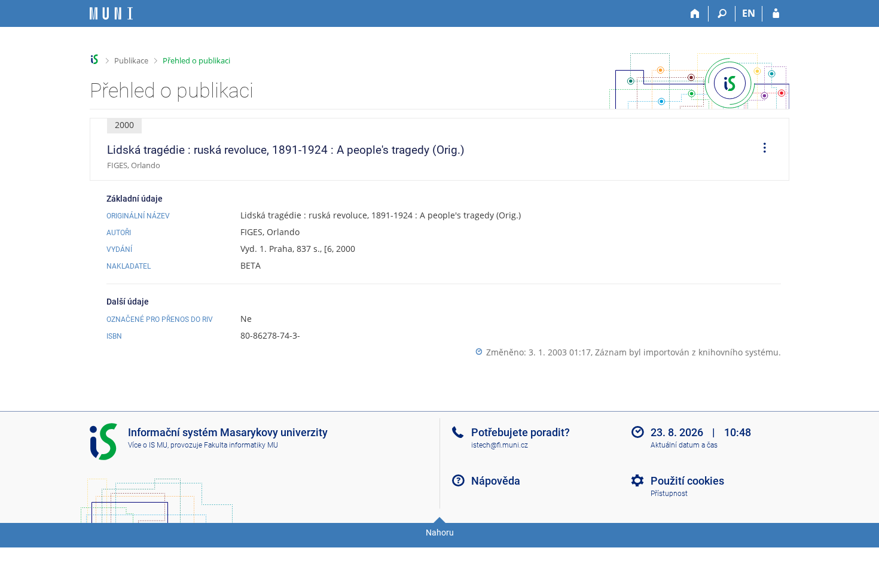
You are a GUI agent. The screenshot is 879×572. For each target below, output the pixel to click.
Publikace (131, 60)
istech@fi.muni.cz (499, 445)
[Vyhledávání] (722, 14)
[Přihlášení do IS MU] (775, 14)
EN (748, 13)
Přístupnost (669, 493)
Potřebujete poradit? (520, 432)
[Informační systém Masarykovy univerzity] (111, 13)
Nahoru (440, 532)
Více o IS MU (147, 445)
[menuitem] (760, 149)
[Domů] (695, 14)
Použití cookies (687, 480)
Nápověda (495, 480)
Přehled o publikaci (196, 60)
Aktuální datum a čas (684, 445)
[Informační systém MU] (95, 59)
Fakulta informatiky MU (241, 445)
